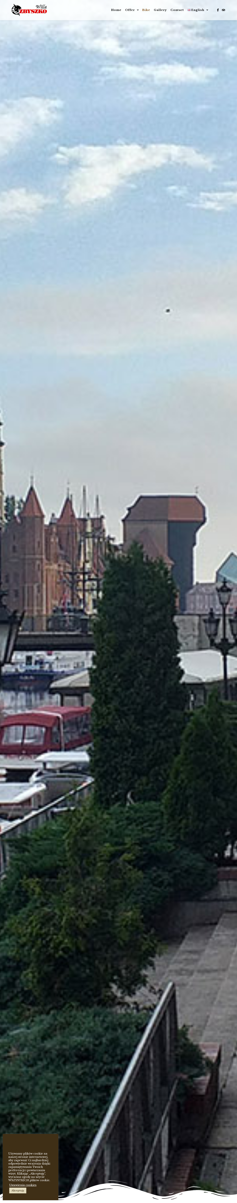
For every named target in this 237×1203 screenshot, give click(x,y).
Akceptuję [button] (17, 1190)
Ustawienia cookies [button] (22, 1185)
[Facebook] (218, 10)
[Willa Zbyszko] (29, 10)
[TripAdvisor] (223, 10)
